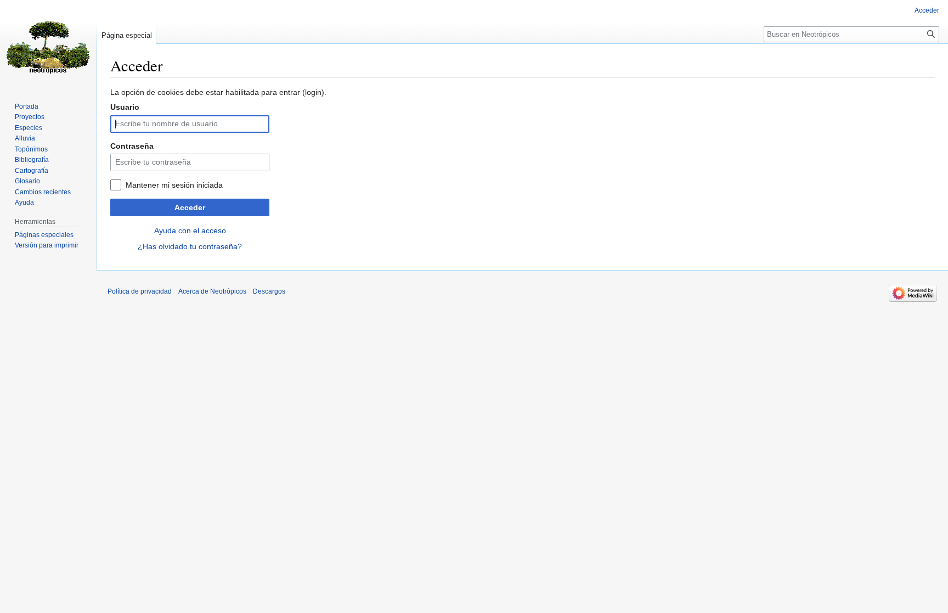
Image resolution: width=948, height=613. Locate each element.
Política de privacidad (140, 291)
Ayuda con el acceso (190, 230)
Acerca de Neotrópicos (212, 291)
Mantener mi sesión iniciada (174, 185)
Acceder (189, 207)
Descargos (269, 291)
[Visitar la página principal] (48, 44)
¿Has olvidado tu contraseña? (190, 246)
